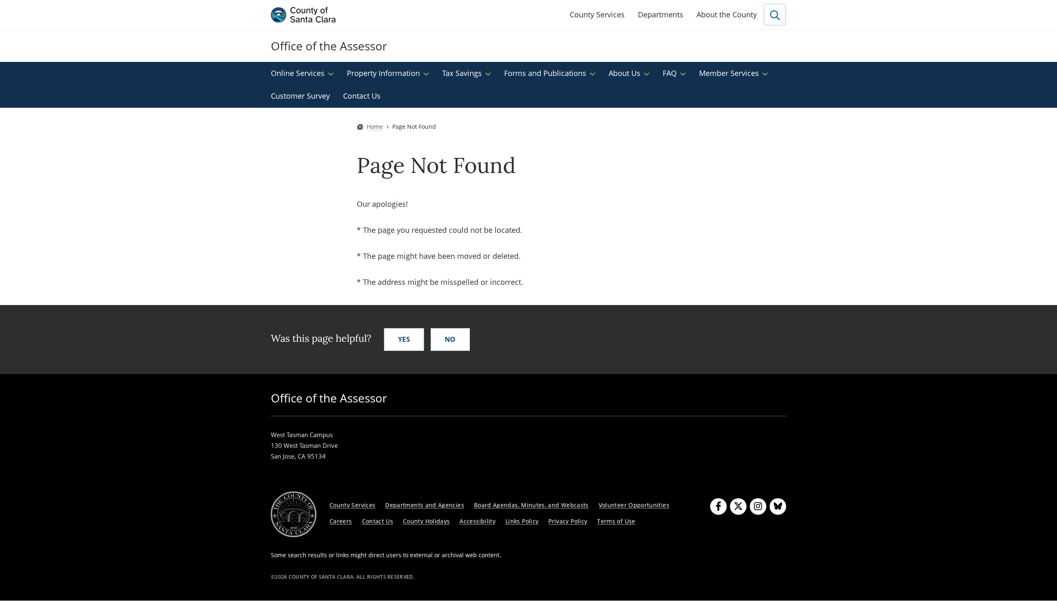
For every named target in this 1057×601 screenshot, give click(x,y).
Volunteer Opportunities (634, 505)
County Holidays (426, 521)
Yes (404, 339)
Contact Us (362, 96)
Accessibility (477, 521)
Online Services (298, 73)
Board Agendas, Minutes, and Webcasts (531, 505)
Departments (660, 14)
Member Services (729, 73)
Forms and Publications (545, 73)
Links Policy (521, 521)
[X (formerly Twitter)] (738, 506)
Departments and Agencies (424, 505)
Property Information (383, 73)
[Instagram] (758, 506)
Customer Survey (300, 96)
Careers (340, 521)
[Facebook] (718, 506)
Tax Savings (462, 73)
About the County (727, 14)
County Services (597, 14)
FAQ (670, 73)
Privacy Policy (567, 521)
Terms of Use (616, 521)
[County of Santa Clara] (303, 15)
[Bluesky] (778, 506)
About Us (624, 73)
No (450, 339)
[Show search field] (774, 14)
